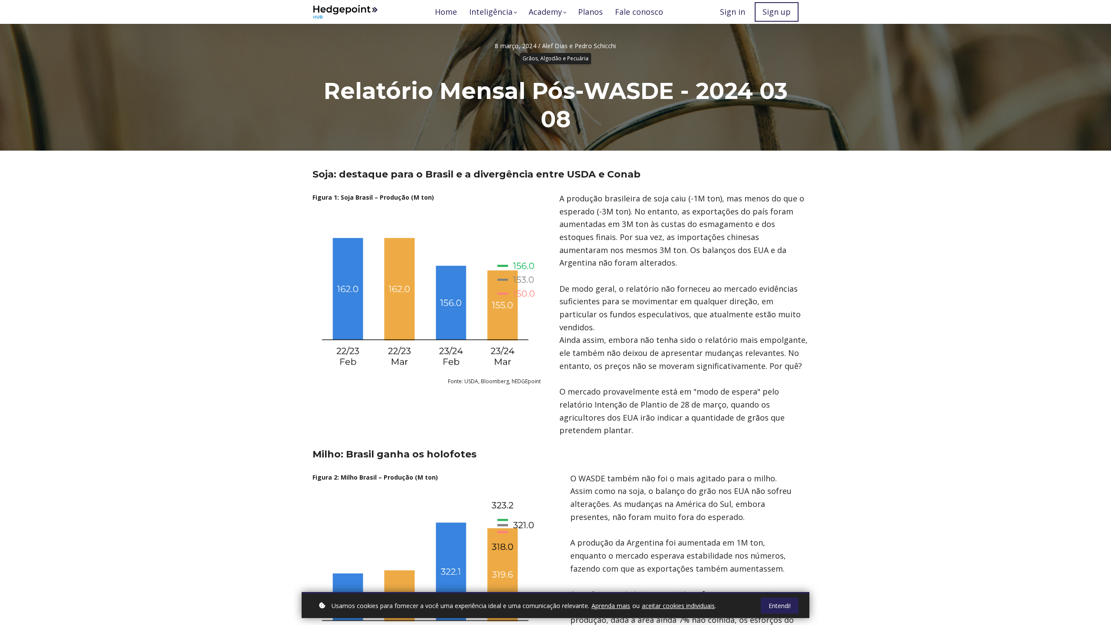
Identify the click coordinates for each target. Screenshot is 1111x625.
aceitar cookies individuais (678, 606)
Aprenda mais (611, 606)
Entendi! (780, 606)
